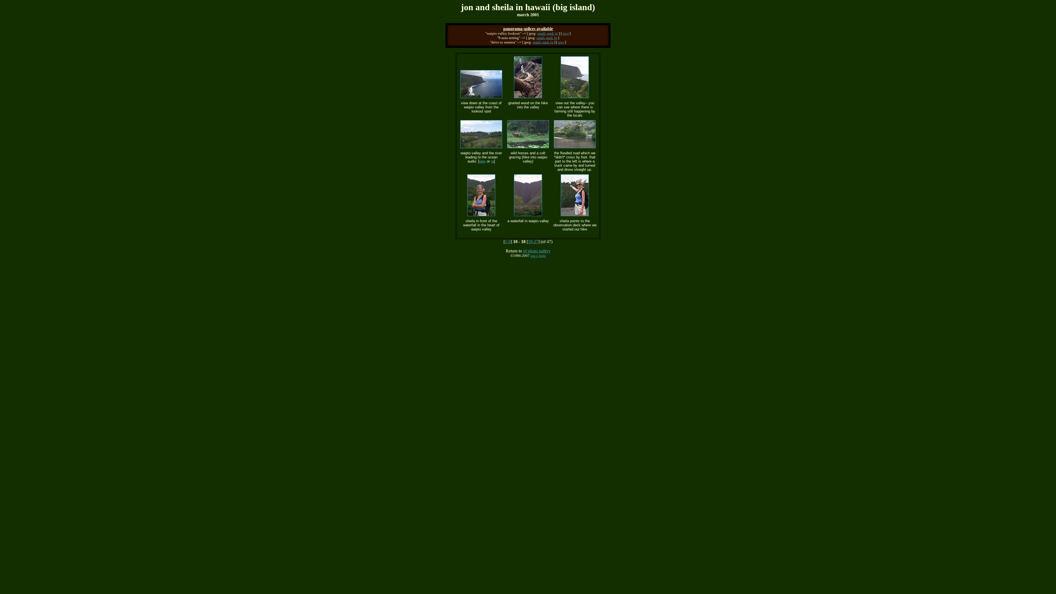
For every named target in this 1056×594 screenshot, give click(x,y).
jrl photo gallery (537, 251)
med (550, 33)
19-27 (533, 241)
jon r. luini (538, 256)
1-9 (508, 241)
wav (482, 161)
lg (556, 33)
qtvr (566, 33)
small (541, 33)
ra (492, 161)
